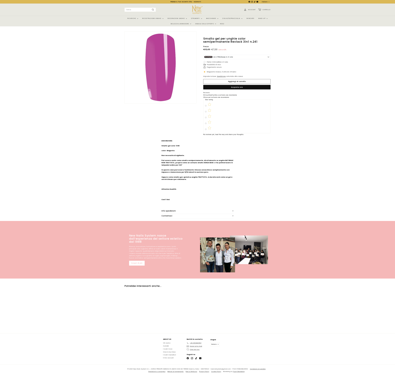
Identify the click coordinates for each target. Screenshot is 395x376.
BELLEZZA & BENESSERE (180, 24)
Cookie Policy (216, 371)
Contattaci (166, 216)
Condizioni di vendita (258, 369)
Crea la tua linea (169, 352)
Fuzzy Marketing (239, 371)
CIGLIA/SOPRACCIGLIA (231, 18)
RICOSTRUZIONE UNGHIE (152, 18)
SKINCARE (250, 18)
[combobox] (140, 10)
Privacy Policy (204, 371)
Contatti (166, 346)
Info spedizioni (168, 211)
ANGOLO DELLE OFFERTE (204, 24)
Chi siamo (166, 343)
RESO (222, 24)
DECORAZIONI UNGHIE (176, 18)
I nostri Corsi (167, 349)
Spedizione (221, 76)
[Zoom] (160, 67)
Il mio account (168, 358)
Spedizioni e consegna (156, 371)
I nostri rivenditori (169, 355)
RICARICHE (132, 18)
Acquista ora (237, 87)
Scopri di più (136, 263)
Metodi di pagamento (175, 371)
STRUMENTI (195, 18)
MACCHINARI (211, 18)
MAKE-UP (262, 18)
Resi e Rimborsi (191, 371)
